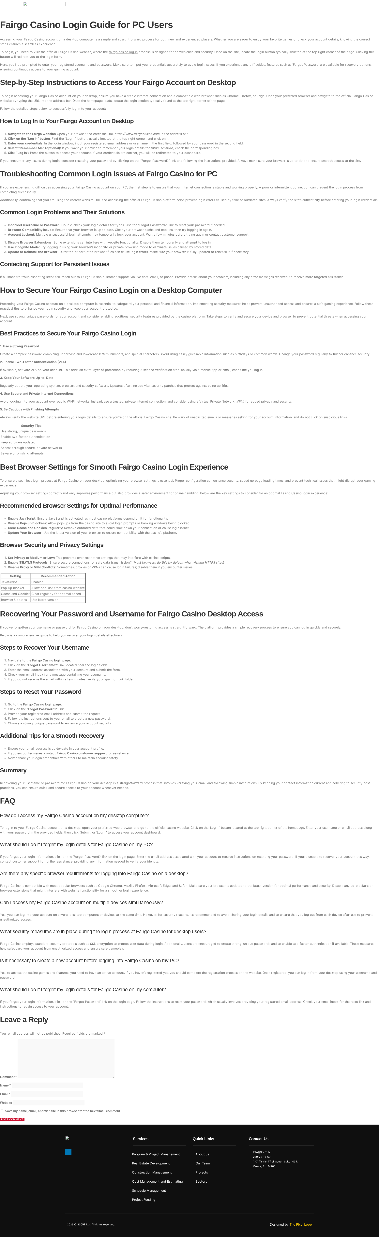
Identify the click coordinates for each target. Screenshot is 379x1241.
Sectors (269, 6)
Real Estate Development (151, 1163)
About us (229, 6)
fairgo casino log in (123, 52)
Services (249, 6)
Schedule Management (149, 1190)
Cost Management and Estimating (157, 1181)
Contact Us (309, 6)
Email (5, 1094)
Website (6, 1102)
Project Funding (143, 1200)
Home (210, 6)
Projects (287, 6)
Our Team (203, 1163)
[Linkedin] (68, 1152)
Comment (8, 1077)
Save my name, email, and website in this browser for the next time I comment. (63, 1111)
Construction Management (152, 1172)
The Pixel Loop (301, 1224)
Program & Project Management (156, 1154)
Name (5, 1085)
